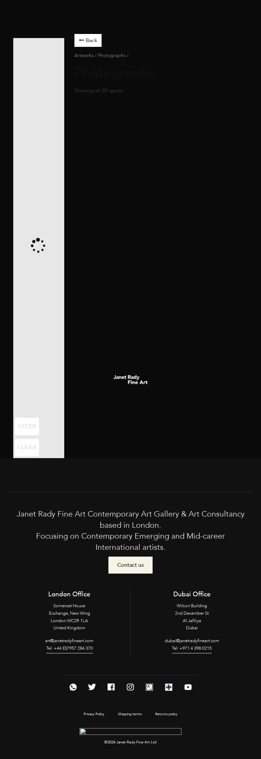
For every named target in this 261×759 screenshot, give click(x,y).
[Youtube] (188, 687)
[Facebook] (111, 687)
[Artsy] (149, 687)
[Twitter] (92, 687)
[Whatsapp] (73, 687)
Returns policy (166, 714)
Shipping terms (130, 714)
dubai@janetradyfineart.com (192, 641)
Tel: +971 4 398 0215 (192, 648)
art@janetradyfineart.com (69, 641)
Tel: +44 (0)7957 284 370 (69, 648)
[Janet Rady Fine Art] (19, 9)
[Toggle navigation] (10, 20)
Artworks (83, 55)
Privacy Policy (94, 714)
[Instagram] (130, 687)
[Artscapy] (168, 687)
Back (90, 40)
